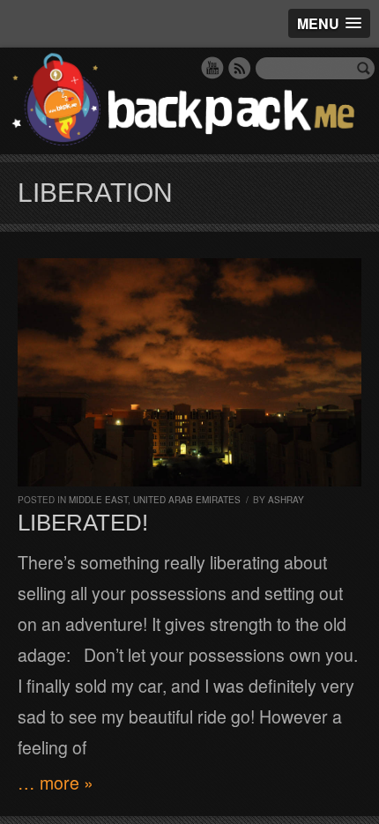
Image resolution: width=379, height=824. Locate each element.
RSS (239, 67)
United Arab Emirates (187, 500)
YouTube (212, 67)
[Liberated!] (189, 372)
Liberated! (83, 522)
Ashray (286, 500)
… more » (55, 782)
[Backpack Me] (189, 101)
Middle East (98, 500)
